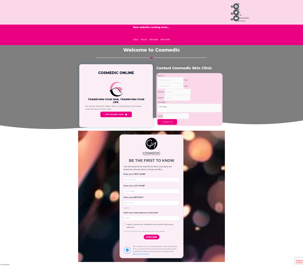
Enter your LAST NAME (134, 186)
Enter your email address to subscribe (141, 213)
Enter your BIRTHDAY (133, 197)
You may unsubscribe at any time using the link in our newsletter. (144, 231)
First (186, 80)
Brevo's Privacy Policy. (141, 254)
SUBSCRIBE (151, 237)
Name (161, 76)
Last (185, 86)
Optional (126, 208)
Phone (161, 92)
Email (161, 98)
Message (162, 102)
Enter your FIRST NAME (134, 174)
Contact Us (167, 122)
